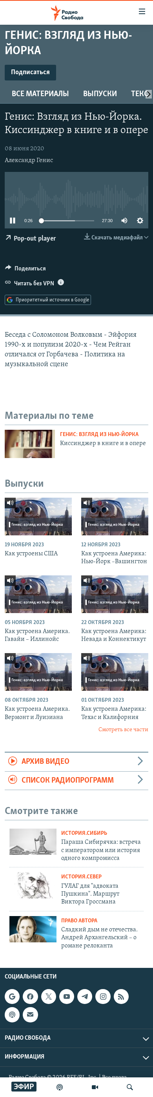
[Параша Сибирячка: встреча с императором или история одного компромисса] (32, 842)
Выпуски (100, 94)
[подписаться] (30, 1014)
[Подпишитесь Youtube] (66, 996)
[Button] (25, 270)
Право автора (79, 921)
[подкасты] (59, 1087)
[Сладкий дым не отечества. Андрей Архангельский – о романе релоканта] (32, 929)
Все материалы (40, 94)
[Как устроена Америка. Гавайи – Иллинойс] (38, 594)
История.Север (81, 877)
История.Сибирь (84, 833)
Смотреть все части (123, 730)
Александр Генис (29, 160)
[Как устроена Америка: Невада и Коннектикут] (114, 594)
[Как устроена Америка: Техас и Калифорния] (114, 672)
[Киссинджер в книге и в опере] (30, 444)
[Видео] (95, 1087)
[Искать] (130, 1087)
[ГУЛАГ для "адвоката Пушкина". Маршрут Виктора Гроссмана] (32, 885)
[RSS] (121, 996)
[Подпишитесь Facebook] (30, 996)
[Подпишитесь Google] (12, 996)
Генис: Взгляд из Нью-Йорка (99, 435)
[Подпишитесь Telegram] (84, 996)
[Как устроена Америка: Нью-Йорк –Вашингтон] (114, 516)
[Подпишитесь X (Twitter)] (48, 996)
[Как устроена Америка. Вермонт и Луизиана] (38, 672)
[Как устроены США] (38, 516)
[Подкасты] (12, 1014)
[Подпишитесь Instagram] (102, 996)
